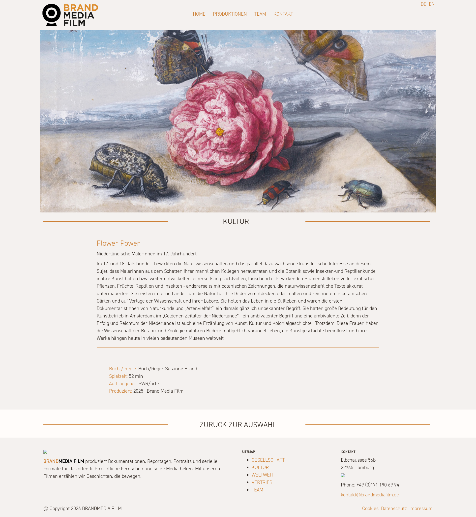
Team (260, 14)
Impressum (421, 508)
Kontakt (283, 14)
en (432, 4)
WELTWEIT (262, 475)
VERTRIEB (262, 482)
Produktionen (230, 14)
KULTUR (260, 467)
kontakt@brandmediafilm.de (370, 494)
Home (199, 14)
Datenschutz (394, 508)
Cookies (370, 508)
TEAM (257, 489)
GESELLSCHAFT (268, 460)
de (423, 4)
